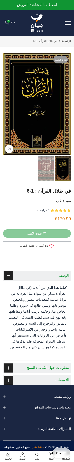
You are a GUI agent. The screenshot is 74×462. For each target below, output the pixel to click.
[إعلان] (37, 5)
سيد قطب (63, 201)
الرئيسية (66, 41)
